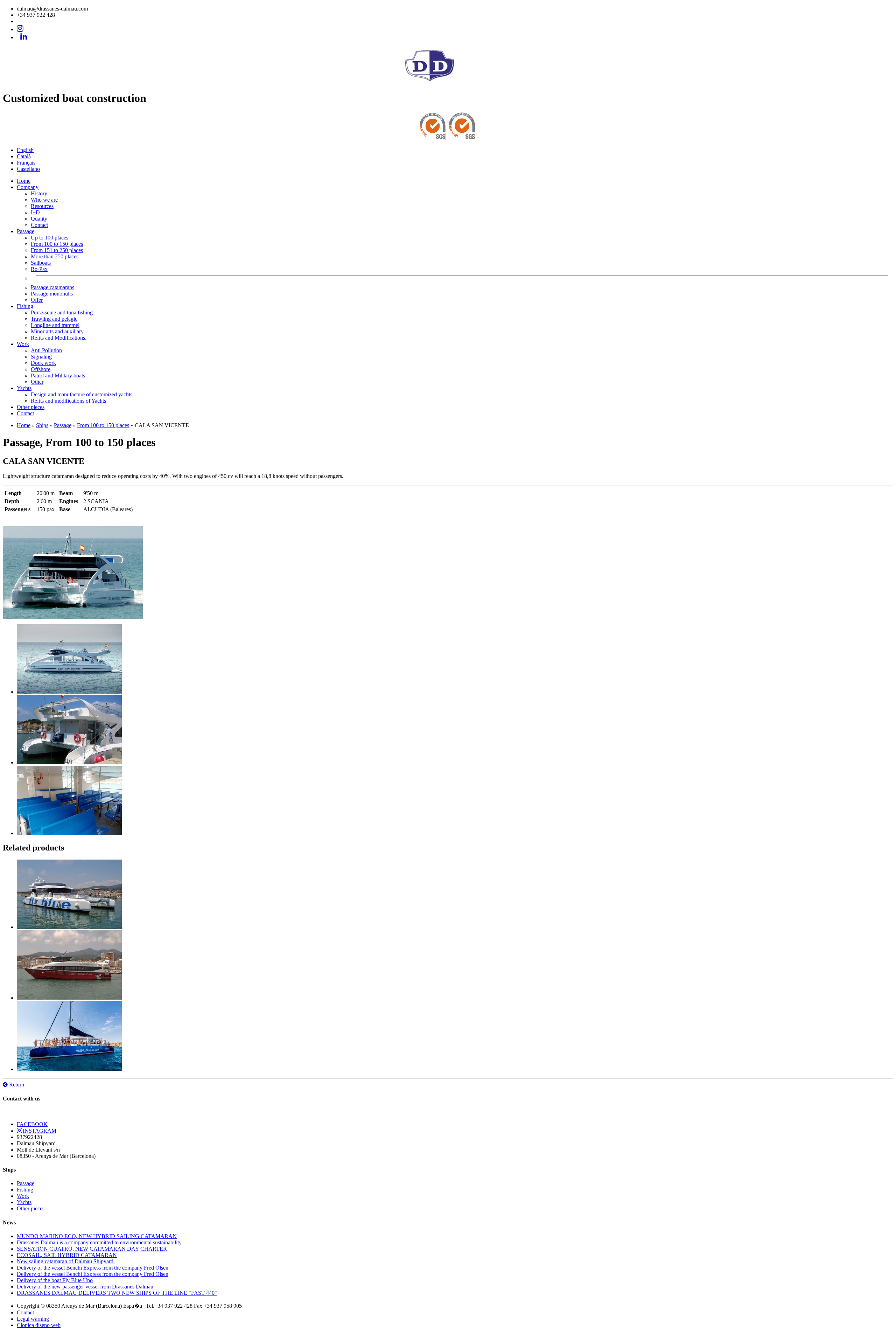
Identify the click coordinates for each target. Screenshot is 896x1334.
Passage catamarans (52, 287)
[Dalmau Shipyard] (448, 82)
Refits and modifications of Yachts (68, 401)
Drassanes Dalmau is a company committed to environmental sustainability (99, 1242)
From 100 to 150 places (57, 244)
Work (23, 344)
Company (27, 187)
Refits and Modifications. (58, 338)
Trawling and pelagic (54, 319)
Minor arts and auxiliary (57, 331)
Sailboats (41, 263)
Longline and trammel (55, 325)
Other (37, 382)
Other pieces (30, 407)
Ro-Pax (39, 269)
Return (16, 1085)
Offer (37, 300)
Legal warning (33, 1319)
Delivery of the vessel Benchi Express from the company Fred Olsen (92, 1268)
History (39, 193)
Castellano (28, 169)
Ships (42, 425)
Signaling (41, 357)
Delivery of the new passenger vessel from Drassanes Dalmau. (86, 1287)
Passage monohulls (52, 294)
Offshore (40, 369)
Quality (39, 219)
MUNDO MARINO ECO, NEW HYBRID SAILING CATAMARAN (97, 1236)
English (25, 150)
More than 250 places (54, 256)
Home (23, 181)
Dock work (43, 363)
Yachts (24, 388)
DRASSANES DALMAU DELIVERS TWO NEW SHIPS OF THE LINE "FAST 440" (117, 1293)
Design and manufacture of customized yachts (81, 394)
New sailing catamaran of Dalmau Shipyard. (66, 1261)
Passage (25, 231)
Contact (39, 225)
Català (24, 156)
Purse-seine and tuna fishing (62, 312)
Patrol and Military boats (58, 375)
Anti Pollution (46, 350)
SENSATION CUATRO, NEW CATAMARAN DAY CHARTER (92, 1249)
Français (26, 163)
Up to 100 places (49, 238)
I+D (35, 212)
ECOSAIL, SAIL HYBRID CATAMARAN (67, 1255)
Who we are (44, 200)
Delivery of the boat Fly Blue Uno (55, 1280)
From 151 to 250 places (57, 250)
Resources (42, 206)
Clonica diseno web (39, 1325)
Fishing (25, 306)
